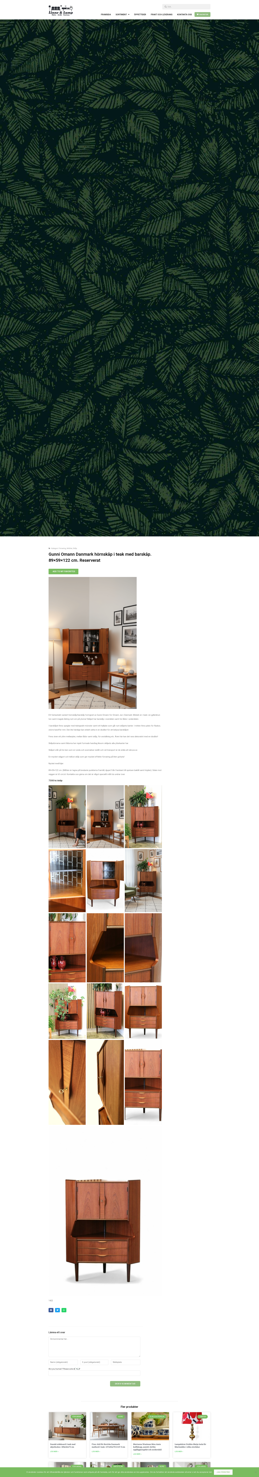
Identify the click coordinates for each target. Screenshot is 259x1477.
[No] (255, 1472)
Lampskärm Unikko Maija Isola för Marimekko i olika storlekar (190, 1445)
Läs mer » (54, 1451)
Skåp (75, 548)
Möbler (69, 548)
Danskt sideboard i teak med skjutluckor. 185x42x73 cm (62, 1445)
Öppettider (140, 14)
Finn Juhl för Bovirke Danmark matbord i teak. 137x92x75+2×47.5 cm (108, 1445)
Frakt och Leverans (161, 14)
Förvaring (62, 548)
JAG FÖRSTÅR (223, 1472)
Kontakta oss (184, 14)
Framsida (106, 14)
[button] (51, 1310)
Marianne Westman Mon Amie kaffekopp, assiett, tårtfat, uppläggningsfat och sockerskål (147, 1447)
